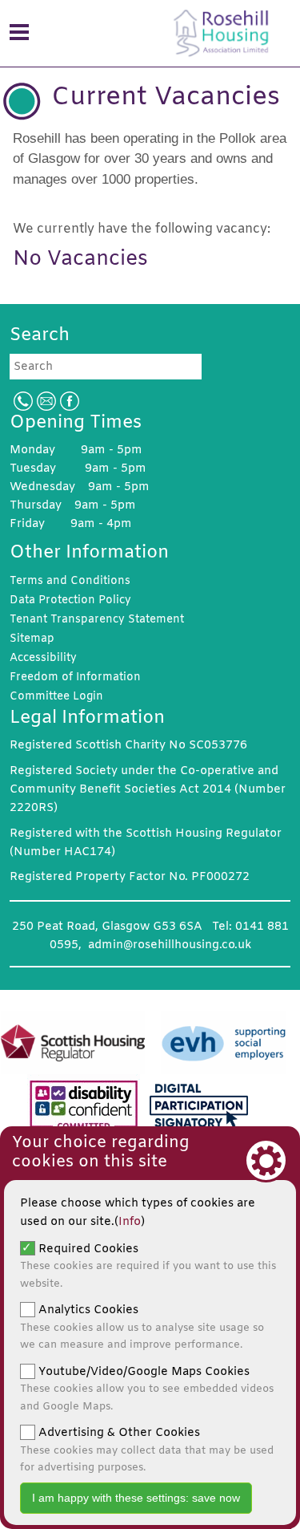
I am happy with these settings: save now (136, 1497)
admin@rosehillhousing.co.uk (169, 945)
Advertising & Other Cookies (147, 1450)
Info (129, 1222)
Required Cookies (148, 1265)
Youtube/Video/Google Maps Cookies (147, 1389)
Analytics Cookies (142, 1327)
